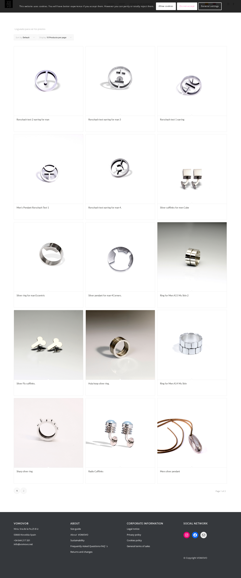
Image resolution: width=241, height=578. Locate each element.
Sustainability (77, 540)
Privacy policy (134, 534)
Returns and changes (81, 551)
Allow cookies (166, 6)
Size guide (75, 528)
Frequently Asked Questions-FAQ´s (89, 546)
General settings (210, 6)
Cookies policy (134, 540)
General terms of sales (138, 546)
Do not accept (187, 6)
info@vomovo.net (23, 544)
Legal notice (133, 528)
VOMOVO (83, 534)
